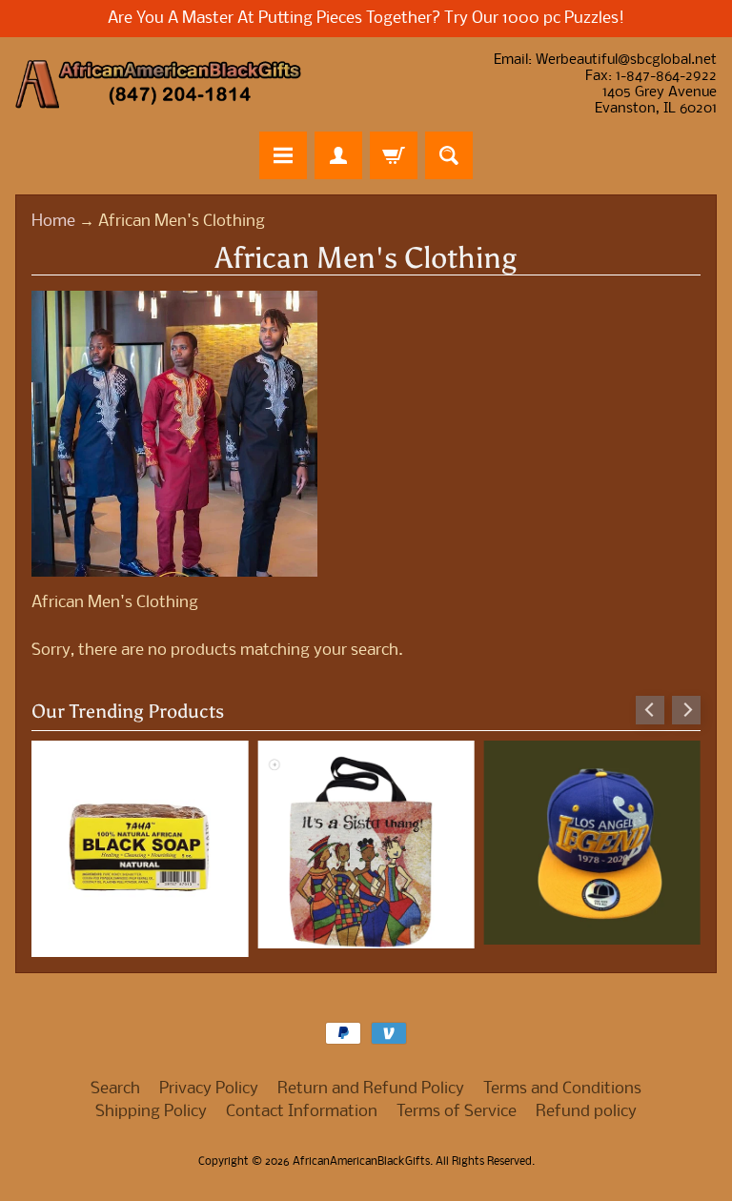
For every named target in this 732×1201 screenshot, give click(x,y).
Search (115, 1089)
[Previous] (650, 710)
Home (53, 222)
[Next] (686, 710)
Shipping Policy (151, 1112)
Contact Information (301, 1112)
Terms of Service (456, 1112)
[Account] (338, 155)
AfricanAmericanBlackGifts (361, 1162)
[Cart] (393, 155)
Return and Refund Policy (370, 1089)
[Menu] (283, 155)
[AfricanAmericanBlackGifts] (158, 84)
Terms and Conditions (562, 1089)
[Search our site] (449, 155)
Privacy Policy (208, 1089)
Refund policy (586, 1112)
